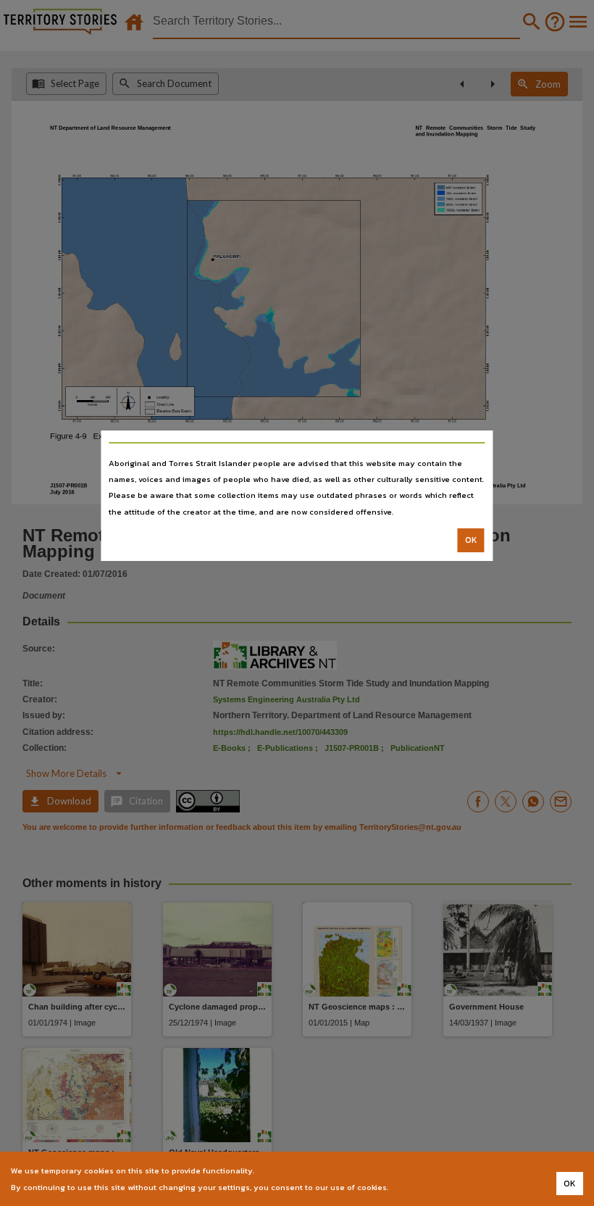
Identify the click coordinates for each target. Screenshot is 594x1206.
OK (471, 539)
